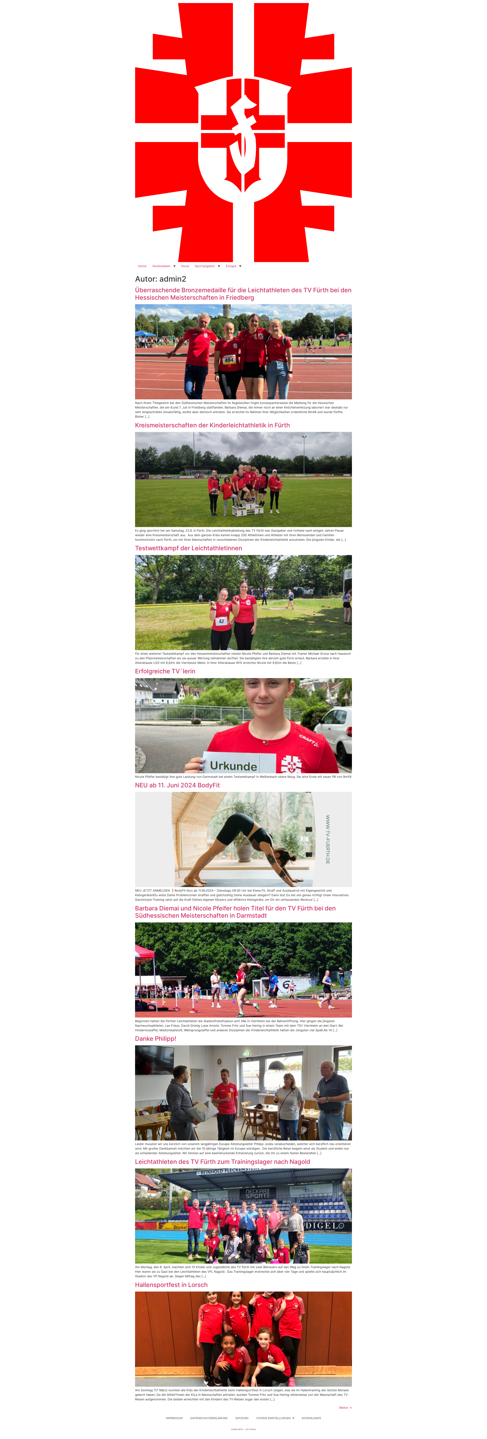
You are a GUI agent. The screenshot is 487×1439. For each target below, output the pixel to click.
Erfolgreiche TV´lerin (165, 671)
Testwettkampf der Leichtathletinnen (188, 548)
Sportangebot (205, 266)
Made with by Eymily (243, 1429)
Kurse (185, 266)
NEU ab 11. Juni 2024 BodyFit (177, 785)
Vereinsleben (161, 266)
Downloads (311, 1418)
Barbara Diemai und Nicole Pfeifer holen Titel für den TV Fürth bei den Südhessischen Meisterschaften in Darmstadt (235, 912)
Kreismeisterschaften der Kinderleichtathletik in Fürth (212, 425)
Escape (231, 266)
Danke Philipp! (155, 1038)
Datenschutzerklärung (209, 1418)
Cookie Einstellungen (273, 1418)
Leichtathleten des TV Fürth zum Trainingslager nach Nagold (222, 1161)
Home (142, 266)
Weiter (345, 1408)
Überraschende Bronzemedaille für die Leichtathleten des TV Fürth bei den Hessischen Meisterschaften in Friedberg (243, 293)
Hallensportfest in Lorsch (171, 1284)
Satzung (242, 1418)
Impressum (174, 1418)
